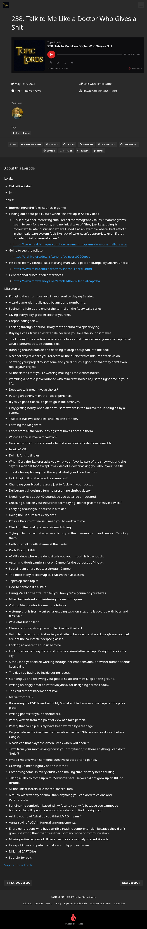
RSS (14, 144)
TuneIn (84, 150)
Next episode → (131, 882)
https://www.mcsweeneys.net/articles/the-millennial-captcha (56, 281)
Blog (58, 903)
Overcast (88, 144)
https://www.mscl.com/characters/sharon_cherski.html (52, 269)
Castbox (53, 144)
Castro (71, 144)
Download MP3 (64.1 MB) (99, 91)
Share (100, 150)
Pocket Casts (108, 144)
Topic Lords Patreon (100, 903)
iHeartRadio (130, 144)
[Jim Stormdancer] (17, 113)
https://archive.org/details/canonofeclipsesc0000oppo (51, 256)
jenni (27, 133)
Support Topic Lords (18, 865)
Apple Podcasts (32, 144)
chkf (17, 133)
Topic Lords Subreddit (75, 903)
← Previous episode (18, 882)
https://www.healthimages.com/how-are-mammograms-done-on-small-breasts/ (70, 244)
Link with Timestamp (97, 84)
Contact (39, 903)
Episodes (27, 903)
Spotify (51, 150)
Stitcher (67, 150)
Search (49, 903)
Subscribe (119, 903)
